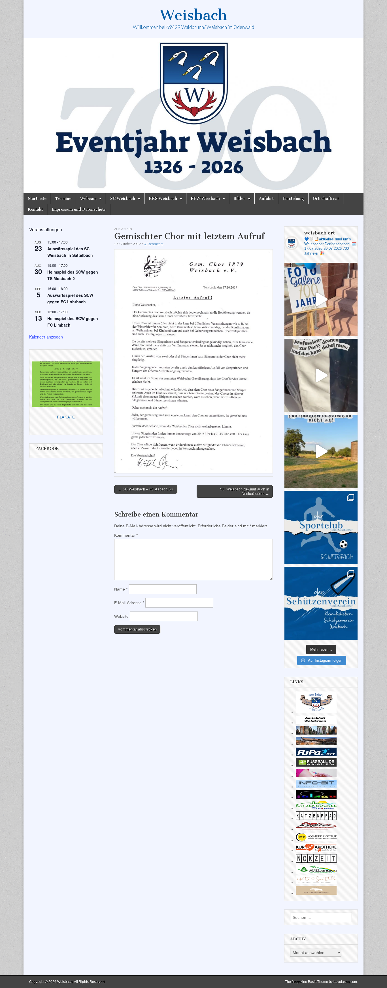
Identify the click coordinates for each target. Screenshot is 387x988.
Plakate (66, 417)
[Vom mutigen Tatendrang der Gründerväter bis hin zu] (321, 527)
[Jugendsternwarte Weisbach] (316, 797)
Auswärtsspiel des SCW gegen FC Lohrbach (70, 298)
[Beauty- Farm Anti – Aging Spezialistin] (316, 840)
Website (121, 616)
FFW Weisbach (205, 198)
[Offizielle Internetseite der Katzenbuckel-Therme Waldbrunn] (316, 808)
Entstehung (293, 198)
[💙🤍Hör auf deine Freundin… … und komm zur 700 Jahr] (321, 375)
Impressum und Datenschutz (79, 209)
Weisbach (193, 15)
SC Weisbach (122, 198)
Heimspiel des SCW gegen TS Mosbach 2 (72, 275)
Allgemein (123, 228)
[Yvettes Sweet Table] (316, 882)
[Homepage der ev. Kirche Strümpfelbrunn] (316, 733)
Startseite (37, 198)
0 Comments (153, 244)
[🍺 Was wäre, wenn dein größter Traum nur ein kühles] (321, 451)
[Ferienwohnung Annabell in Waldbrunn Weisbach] (316, 744)
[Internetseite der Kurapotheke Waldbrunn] (316, 850)
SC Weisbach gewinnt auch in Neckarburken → (244, 491)
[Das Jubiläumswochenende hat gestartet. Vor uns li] (321, 299)
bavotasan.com (345, 982)
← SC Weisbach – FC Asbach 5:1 (146, 489)
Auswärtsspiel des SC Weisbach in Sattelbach (70, 252)
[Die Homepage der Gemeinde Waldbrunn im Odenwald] (316, 872)
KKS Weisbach (163, 198)
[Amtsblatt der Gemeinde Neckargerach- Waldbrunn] (316, 722)
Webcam (88, 198)
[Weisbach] (193, 115)
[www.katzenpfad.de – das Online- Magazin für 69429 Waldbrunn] (316, 818)
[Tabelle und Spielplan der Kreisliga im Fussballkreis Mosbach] (316, 765)
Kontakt (35, 209)
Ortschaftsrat (326, 198)
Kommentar (126, 535)
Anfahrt (266, 198)
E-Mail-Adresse (129, 602)
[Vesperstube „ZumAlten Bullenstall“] (316, 893)
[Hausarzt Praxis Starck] (316, 776)
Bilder (239, 198)
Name (120, 589)
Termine (63, 198)
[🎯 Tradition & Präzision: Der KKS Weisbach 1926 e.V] (321, 603)
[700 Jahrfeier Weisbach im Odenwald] (316, 712)
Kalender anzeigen (46, 337)
